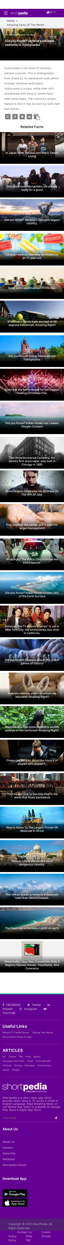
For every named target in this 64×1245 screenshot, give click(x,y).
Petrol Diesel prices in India (17, 1037)
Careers (8, 1147)
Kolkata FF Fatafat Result (16, 1032)
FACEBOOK (13, 1004)
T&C (28, 1240)
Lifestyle (7, 1065)
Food (28, 1056)
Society (18, 1065)
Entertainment (43, 1061)
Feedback (9, 1159)
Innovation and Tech (13, 1061)
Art (4, 1056)
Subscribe (9, 1153)
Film (21, 1056)
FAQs (29, 1236)
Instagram (30, 1009)
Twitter (36, 1004)
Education (30, 1065)
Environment (44, 1065)
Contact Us (24, 1232)
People (15, 1069)
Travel (30, 1061)
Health (6, 1069)
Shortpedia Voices (14, 1165)
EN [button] (50, 12)
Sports (36, 1056)
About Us (9, 1141)
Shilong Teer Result (42, 1032)
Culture (12, 1056)
